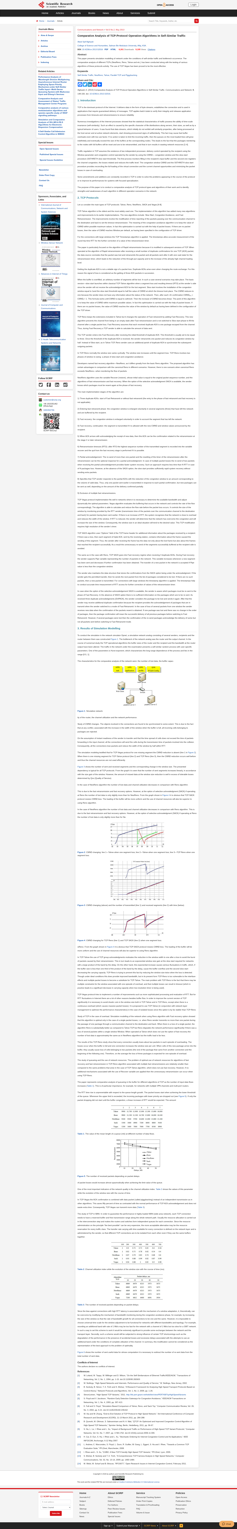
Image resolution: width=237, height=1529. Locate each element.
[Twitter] (41, 384)
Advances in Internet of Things (54, 274)
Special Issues (114, 1516)
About (119, 13)
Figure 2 (191, 752)
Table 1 (90, 1086)
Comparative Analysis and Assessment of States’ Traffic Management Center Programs (52, 101)
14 (79, 1463)
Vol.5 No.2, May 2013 (115, 30)
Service (140, 1493)
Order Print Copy (47, 175)
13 (79, 1456)
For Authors (113, 1505)
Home (45, 13)
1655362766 (48, 410)
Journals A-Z (84, 1497)
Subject (82, 1501)
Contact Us (44, 180)
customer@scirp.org (52, 400)
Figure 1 (114, 639)
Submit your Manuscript (127, 1525)
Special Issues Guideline (51, 160)
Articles (60, 13)
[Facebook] (49, 384)
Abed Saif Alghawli (85, 42)
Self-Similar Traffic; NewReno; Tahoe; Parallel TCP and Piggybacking (107, 75)
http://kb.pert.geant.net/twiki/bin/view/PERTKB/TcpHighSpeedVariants (156, 1395)
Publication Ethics (183, 1501)
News (106, 13)
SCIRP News (150, 1525)
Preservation (181, 1505)
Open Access (181, 1497)
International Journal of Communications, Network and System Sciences (54, 208)
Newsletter (44, 170)
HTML (113, 49)
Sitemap (83, 1509)
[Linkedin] (57, 384)
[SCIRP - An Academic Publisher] (55, 5)
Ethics (110, 1497)
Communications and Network (90, 30)
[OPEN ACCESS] (165, 5)
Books (91, 13)
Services (135, 13)
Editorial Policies (115, 1501)
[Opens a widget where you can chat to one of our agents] (226, 1524)
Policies (180, 1493)
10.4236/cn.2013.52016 (92, 49)
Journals (76, 13)
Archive (44, 46)
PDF (106, 49)
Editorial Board (48, 51)
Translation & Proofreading (147, 1505)
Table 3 (141, 1207)
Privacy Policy (182, 1512)
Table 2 (159, 1189)
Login (194, 4)
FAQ (41, 185)
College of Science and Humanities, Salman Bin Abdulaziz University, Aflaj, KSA (111, 45)
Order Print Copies (144, 1501)
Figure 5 (182, 1096)
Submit (151, 13)
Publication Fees (49, 57)
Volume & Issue (143, 1512)
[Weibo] (65, 384)
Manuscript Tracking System (148, 1497)
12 (79, 1452)
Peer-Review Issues (116, 1509)
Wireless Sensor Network (52, 243)
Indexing (45, 62)
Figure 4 (166, 795)
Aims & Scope (47, 35)
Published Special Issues (51, 154)
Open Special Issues (49, 149)
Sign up (107, 1525)
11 (79, 1444)
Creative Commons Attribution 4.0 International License (139, 1482)
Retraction (180, 1509)
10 (79, 1437)
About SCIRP (115, 1493)
